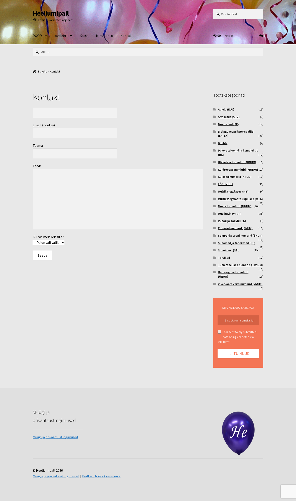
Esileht (42, 71)
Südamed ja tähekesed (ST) (236, 243)
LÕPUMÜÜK (225, 184)
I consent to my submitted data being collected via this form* (237, 337)
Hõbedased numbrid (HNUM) (237, 162)
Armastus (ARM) (229, 117)
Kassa (84, 35)
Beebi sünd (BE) (228, 124)
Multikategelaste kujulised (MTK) (240, 199)
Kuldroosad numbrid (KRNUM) (238, 169)
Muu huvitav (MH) (230, 214)
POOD (37, 35)
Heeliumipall (51, 13)
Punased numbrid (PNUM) (235, 228)
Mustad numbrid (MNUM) (234, 206)
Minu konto (104, 35)
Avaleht (61, 35)
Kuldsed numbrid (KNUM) (235, 177)
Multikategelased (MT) (233, 191)
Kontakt (126, 35)
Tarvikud (224, 258)
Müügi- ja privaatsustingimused (56, 476)
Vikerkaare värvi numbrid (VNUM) (240, 284)
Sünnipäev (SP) (228, 250)
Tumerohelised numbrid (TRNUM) (240, 265)
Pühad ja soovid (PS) (232, 221)
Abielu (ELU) (226, 109)
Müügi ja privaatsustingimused (55, 437)
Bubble (222, 143)
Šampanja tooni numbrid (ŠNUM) (240, 235)
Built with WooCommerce (101, 476)
